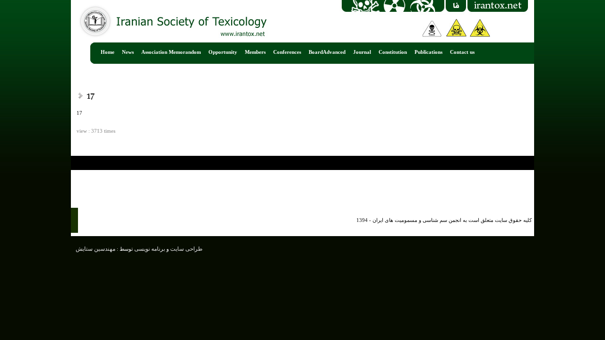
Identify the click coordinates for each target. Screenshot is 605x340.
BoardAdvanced (327, 52)
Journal (362, 52)
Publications (428, 52)
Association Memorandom (171, 52)
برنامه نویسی (149, 249)
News (128, 52)
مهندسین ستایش (95, 249)
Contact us (462, 52)
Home (107, 52)
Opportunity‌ (222, 52)
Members (255, 52)
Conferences (287, 52)
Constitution (393, 52)
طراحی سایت (186, 249)
